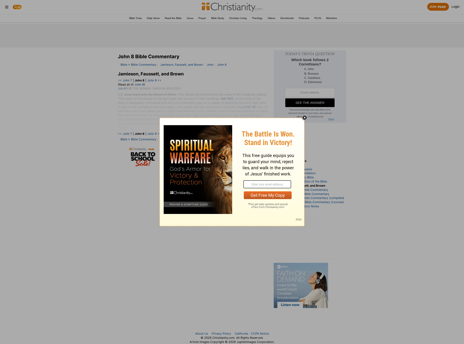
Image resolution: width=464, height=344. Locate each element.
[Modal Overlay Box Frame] (232, 172)
